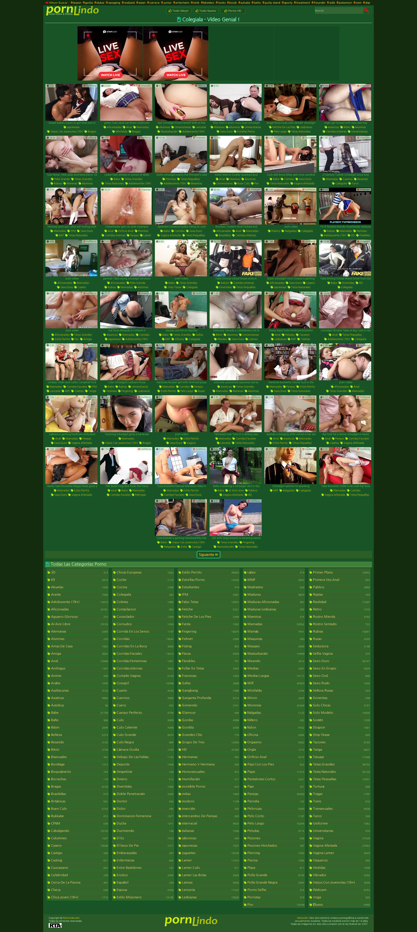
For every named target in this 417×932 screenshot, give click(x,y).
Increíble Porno (210, 786)
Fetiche (210, 609)
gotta (89, 2)
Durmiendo (145, 830)
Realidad (341, 601)
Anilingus (79, 668)
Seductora (341, 646)
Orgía (275, 749)
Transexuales (341, 808)
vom (358, 2)
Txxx (257, 86)
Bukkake (79, 816)
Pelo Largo (279, 131)
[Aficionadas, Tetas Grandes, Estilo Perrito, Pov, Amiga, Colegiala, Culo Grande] (71, 309)
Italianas (210, 830)
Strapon (341, 727)
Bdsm (346, 127)
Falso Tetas (210, 601)
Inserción (210, 808)
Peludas (222, 339)
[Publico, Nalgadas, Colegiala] (290, 206)
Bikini (218, 335)
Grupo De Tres (210, 742)
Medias (275, 668)
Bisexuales (79, 756)
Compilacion (145, 609)
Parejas (134, 235)
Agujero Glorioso (79, 616)
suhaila (245, 2)
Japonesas (72, 127)
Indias (210, 793)
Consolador (145, 616)
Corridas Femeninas (145, 661)
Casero (81, 287)
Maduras (275, 594)
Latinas (252, 339)
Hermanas (210, 756)
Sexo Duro (225, 131)
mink (196, 2)
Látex (275, 572)
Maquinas (275, 638)
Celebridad (79, 875)
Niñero (275, 720)
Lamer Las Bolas (210, 875)
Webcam (341, 889)
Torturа (341, 786)
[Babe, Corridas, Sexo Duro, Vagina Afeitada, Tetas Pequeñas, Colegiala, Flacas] (181, 206)
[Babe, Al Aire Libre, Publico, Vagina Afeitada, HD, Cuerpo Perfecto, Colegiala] (236, 465)
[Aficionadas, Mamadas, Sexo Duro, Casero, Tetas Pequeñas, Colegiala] (71, 258)
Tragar (341, 793)
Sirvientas (341, 697)
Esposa (145, 889)
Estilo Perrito (62, 339)
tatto (257, 2)
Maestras (196, 183)
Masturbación (168, 131)
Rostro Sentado (341, 624)
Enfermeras (145, 860)
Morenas (218, 127)
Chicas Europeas (145, 572)
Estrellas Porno (246, 131)
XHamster (145, 86)
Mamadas (142, 127)
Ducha (145, 823)
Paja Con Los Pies (275, 764)
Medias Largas (275, 675)
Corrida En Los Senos (145, 631)
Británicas (79, 801)
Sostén (341, 720)
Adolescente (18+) (193, 131)
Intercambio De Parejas (210, 816)
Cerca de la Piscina (79, 882)
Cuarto (145, 690)
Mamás (275, 631)
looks (221, 2)
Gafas (199, 335)
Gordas (210, 720)
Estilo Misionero (145, 897)
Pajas (275, 771)
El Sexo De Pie (145, 845)
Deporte (145, 764)
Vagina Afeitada (303, 183)
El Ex (145, 838)
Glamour (210, 712)
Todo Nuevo (207, 10)
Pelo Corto (275, 816)
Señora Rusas (341, 690)
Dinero (145, 779)
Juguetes (210, 852)
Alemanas (79, 631)
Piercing (275, 852)
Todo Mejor (180, 10)
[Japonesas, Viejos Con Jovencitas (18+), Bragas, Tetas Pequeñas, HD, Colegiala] (71, 102)
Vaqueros (341, 860)
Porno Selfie (275, 889)
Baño (79, 720)
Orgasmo (275, 742)
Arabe (79, 683)
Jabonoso (210, 838)
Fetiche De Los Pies (283, 127)
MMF (275, 579)
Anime (79, 675)
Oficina (179, 339)
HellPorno (90, 86)
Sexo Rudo (341, 683)
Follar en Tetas (210, 668)
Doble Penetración (145, 793)
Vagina (190, 443)
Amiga (87, 339)
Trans (341, 801)
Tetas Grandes (83, 179)
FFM (73, 231)
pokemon (345, 2)
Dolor (183, 546)
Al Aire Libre (236, 490)
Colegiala (341, 183)
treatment (303, 2)
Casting (79, 860)
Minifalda (121, 131)
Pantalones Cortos (275, 779)
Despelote (145, 771)
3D (79, 572)
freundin (319, 2)
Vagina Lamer (341, 852)
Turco (354, 183)
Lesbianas (305, 127)
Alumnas (164, 127)
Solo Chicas (341, 705)
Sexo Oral (341, 675)
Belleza (79, 734)
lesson (77, 2)
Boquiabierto (79, 771)
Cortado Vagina (145, 675)
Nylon (275, 727)
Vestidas (111, 391)
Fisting (210, 646)
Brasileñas (224, 235)
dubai (100, 2)
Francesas (210, 675)
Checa (79, 889)
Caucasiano (79, 867)
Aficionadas (113, 127)
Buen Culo (243, 183)
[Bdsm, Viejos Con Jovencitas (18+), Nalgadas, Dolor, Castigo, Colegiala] (181, 517)
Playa (275, 867)
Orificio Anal (125, 231)
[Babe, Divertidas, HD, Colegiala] (345, 258)
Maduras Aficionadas (275, 601)
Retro (341, 609)
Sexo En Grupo (341, 668)
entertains (182, 2)
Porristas (170, 179)
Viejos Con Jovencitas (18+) (66, 131)
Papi (275, 786)
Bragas (91, 131)
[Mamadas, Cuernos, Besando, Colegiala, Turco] (345, 154)
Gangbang (210, 690)
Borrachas (79, 779)
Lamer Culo (210, 867)
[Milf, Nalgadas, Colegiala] (290, 465)
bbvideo (208, 2)
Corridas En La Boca (145, 646)
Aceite (79, 594)
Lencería (200, 127)
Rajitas (341, 594)
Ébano (341, 904)
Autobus (79, 705)
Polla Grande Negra (275, 882)
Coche (145, 579)
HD (352, 235)
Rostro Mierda (341, 616)
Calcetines (79, 838)
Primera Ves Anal (341, 579)
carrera (154, 2)
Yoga (341, 897)
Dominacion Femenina (145, 816)
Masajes (275, 646)
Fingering (127, 391)
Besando (362, 179)
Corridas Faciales (76, 386)
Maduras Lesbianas (275, 609)
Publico (275, 231)
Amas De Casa (79, 646)
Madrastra (275, 587)
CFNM (79, 823)
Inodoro (210, 801)
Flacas (210, 653)
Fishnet (210, 638)
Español (145, 882)
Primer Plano (341, 572)
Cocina (145, 587)
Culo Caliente (145, 727)
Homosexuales (210, 771)
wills (332, 2)
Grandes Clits (210, 734)
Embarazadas (145, 852)
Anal (129, 127)
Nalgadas (290, 231)
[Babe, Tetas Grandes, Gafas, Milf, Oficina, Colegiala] (181, 309)
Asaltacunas (79, 690)
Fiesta (210, 624)
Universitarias (182, 127)
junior (167, 2)
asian (142, 2)
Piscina (275, 860)
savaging (114, 2)
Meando (275, 661)
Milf (61, 235)
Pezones (275, 838)
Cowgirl (145, 683)
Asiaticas (333, 127)
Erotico (145, 875)
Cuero (145, 705)
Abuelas (79, 587)
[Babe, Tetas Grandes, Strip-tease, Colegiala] (181, 258)
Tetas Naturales (300, 131)
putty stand (272, 2)
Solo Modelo (341, 712)
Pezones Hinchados (275, 845)
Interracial (210, 823)
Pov (256, 183)
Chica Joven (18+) (79, 897)
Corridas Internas (335, 131)
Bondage (79, 764)
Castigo (196, 546)
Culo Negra (145, 742)
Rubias (57, 183)
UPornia (201, 86)
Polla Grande (62, 179)
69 (79, 579)
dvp (367, 2)
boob (233, 2)
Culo (145, 720)
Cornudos (145, 624)
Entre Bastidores (145, 867)
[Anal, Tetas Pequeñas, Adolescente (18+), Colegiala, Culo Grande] (345, 309)
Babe (116, 179)
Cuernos (347, 179)
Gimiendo (210, 705)
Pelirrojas (140, 495)
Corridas (288, 179)
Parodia (275, 801)
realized (129, 2)
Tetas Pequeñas (190, 179)
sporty (288, 2)
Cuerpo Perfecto (145, 712)
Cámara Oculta (145, 749)
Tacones (304, 335)
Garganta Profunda (210, 697)
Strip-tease (174, 287)
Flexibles (364, 235)
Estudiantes (210, 587)
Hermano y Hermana (210, 764)
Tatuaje (341, 756)
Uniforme (341, 823)
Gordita (210, 727)
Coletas (305, 339)
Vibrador (341, 875)
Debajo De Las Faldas (145, 756)
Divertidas (225, 287)
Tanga (92, 391)
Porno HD (234, 10)
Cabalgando (79, 830)
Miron (275, 697)
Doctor (145, 801)
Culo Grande (145, 734)
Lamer (147, 235)
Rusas (201, 391)
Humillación (210, 779)
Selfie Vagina (341, 653)
